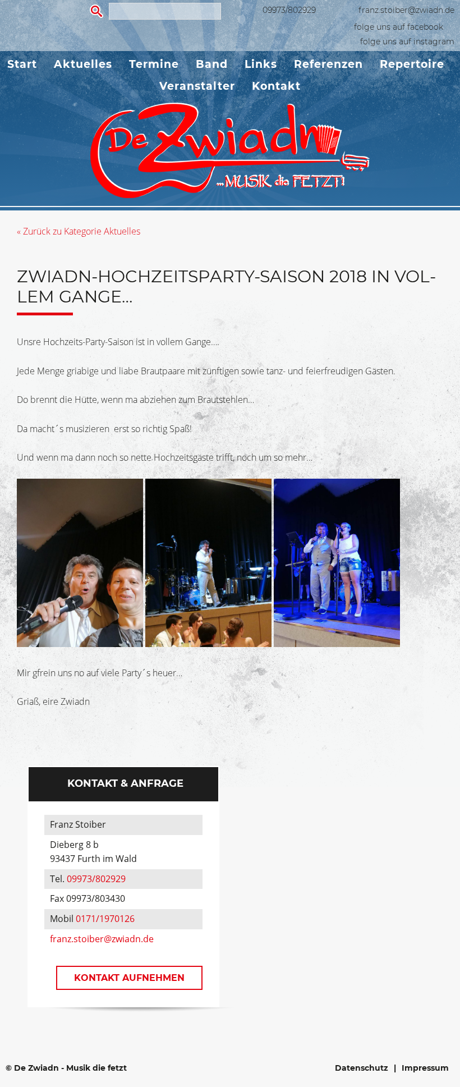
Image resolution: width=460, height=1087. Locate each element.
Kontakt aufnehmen (129, 978)
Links (261, 64)
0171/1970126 (105, 918)
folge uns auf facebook (398, 27)
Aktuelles (83, 64)
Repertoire (412, 64)
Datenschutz (361, 1068)
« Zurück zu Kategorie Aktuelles (78, 231)
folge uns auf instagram (407, 41)
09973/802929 (289, 10)
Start (22, 64)
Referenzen (328, 64)
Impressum (425, 1068)
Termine (154, 64)
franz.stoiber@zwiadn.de (406, 10)
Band (212, 64)
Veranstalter (197, 86)
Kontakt (276, 86)
